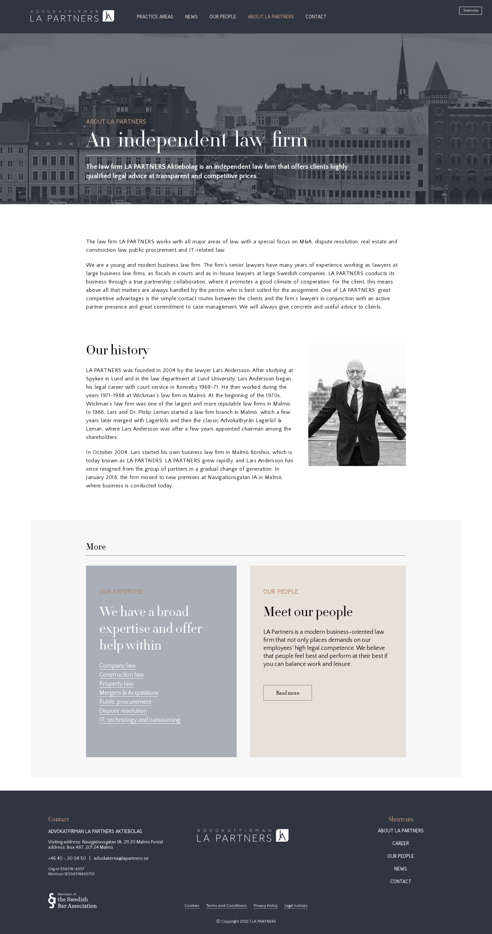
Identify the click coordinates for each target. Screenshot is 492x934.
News (191, 17)
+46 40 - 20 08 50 (67, 858)
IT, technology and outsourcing (139, 720)
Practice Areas (155, 17)
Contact (316, 17)
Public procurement (125, 702)
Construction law (121, 675)
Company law (117, 666)
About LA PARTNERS (271, 17)
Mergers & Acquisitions (129, 693)
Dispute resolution (123, 711)
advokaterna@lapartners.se (121, 858)
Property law (116, 684)
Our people (223, 17)
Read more (287, 692)
